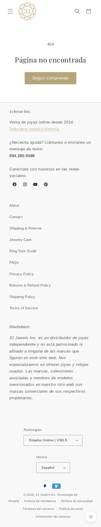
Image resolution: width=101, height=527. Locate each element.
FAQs (14, 262)
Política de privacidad (77, 501)
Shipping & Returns (25, 228)
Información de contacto (53, 516)
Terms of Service (23, 308)
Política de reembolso (40, 501)
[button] (10, 11)
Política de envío (71, 509)
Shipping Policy (22, 297)
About (14, 205)
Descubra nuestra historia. (34, 129)
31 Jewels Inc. (46, 494)
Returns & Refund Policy (30, 285)
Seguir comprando (50, 78)
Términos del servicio (38, 509)
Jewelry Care (20, 240)
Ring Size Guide (23, 251)
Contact (16, 217)
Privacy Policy (21, 274)
